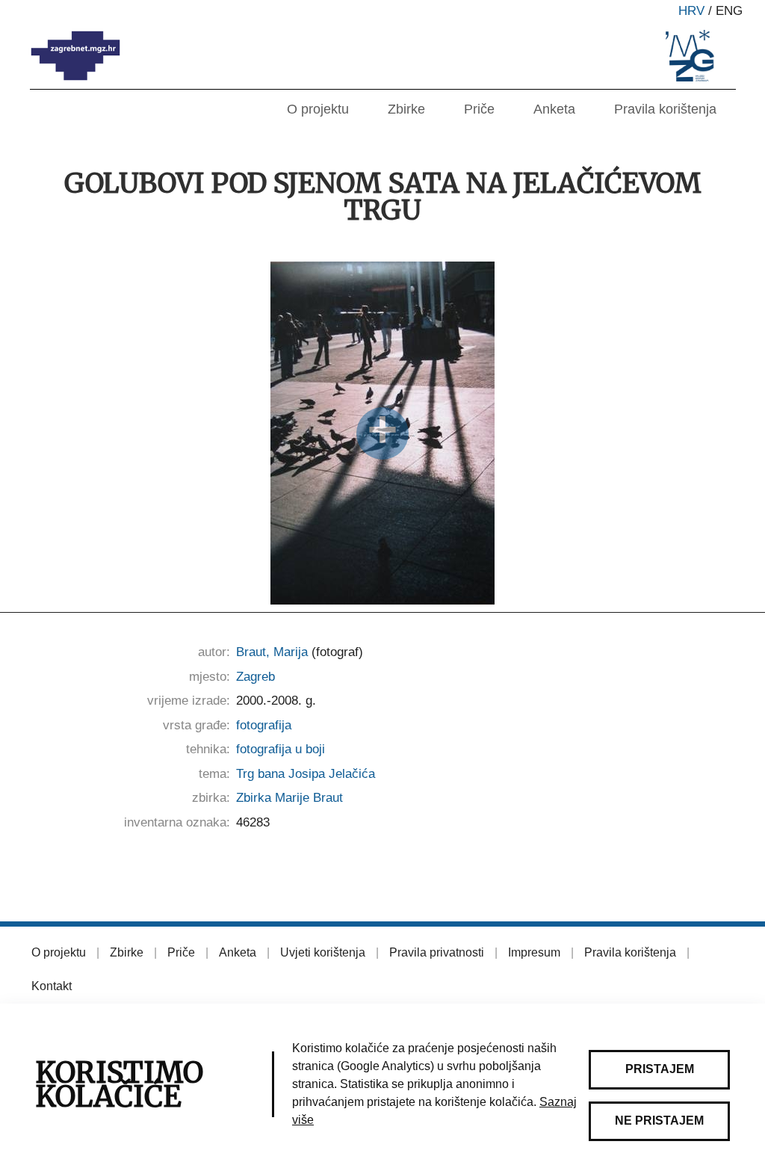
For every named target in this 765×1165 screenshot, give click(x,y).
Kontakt (51, 986)
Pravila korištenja (665, 109)
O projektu (318, 109)
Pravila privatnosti (436, 952)
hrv (691, 11)
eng (729, 11)
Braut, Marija (272, 652)
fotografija (263, 725)
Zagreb (255, 677)
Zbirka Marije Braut (289, 798)
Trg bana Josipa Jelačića (305, 774)
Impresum (534, 952)
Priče (479, 109)
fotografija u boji (280, 749)
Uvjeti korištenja (322, 952)
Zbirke (406, 109)
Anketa (554, 109)
